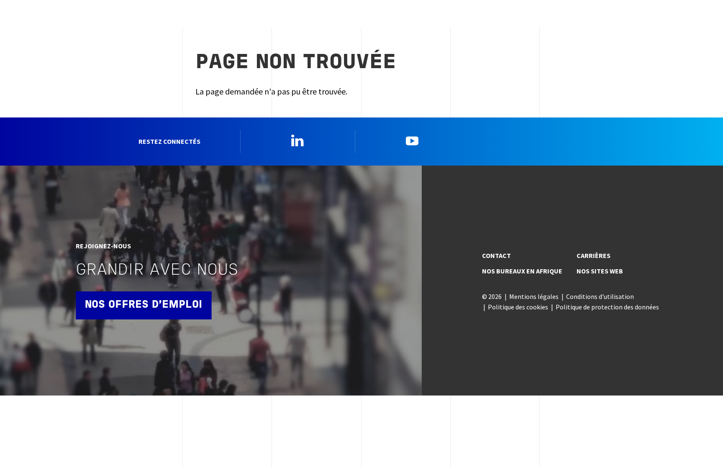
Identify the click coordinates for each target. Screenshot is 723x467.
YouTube (412, 140)
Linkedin (297, 140)
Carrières (593, 255)
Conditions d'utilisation (600, 296)
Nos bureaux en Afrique (522, 271)
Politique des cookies (518, 307)
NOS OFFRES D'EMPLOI (143, 305)
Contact (496, 255)
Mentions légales (534, 296)
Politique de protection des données (607, 307)
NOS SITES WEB (600, 271)
